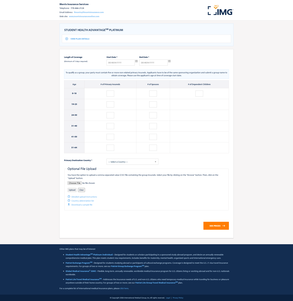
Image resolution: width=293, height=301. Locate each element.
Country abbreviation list (82, 200)
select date (136, 61)
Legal (168, 298)
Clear (81, 190)
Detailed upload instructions (84, 196)
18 (75, 93)
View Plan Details (80, 38)
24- (73, 115)
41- (73, 136)
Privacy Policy (178, 298)
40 (76, 125)
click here (124, 288)
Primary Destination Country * (78, 160)
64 (76, 147)
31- (73, 125)
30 (76, 115)
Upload (72, 190)
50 (76, 136)
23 (76, 104)
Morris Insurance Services (74, 4)
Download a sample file (81, 204)
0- (73, 93)
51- (73, 147)
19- (73, 104)
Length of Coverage (73, 57)
